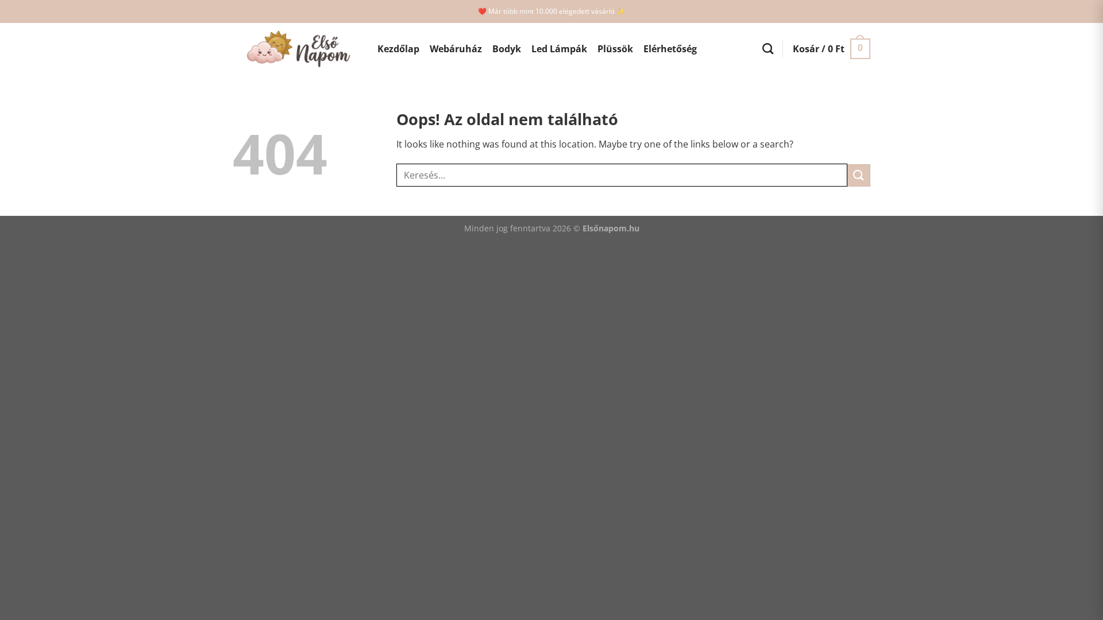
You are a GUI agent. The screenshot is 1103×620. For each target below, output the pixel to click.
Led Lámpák (559, 48)
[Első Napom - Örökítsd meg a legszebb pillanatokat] (296, 49)
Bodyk (506, 48)
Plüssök (615, 48)
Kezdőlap (398, 48)
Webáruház (456, 48)
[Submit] (858, 175)
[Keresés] (767, 48)
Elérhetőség (670, 48)
